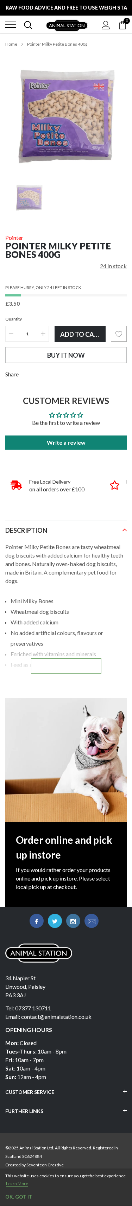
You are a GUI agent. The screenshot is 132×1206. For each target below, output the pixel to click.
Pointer (14, 237)
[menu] (10, 24)
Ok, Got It (18, 1197)
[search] (28, 25)
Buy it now (66, 355)
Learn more (17, 1183)
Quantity (13, 319)
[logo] (67, 25)
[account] (106, 24)
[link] (29, 197)
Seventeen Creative (45, 1164)
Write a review (66, 442)
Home (11, 44)
